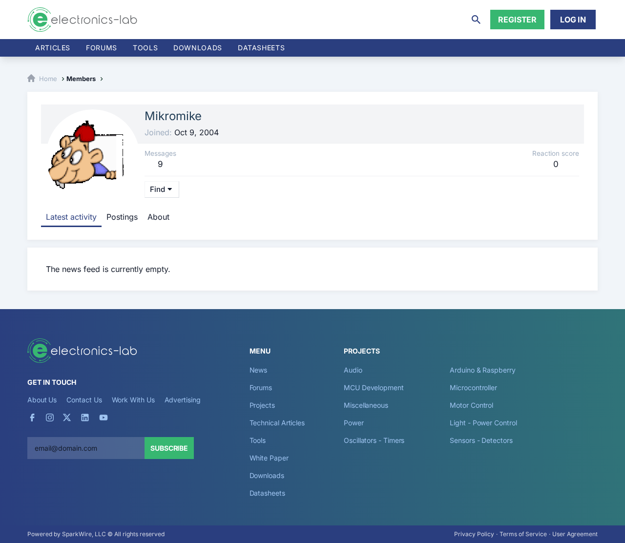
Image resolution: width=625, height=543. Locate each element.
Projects (262, 405)
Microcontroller (473, 387)
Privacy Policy (474, 534)
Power (354, 422)
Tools (145, 47)
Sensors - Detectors (481, 440)
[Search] (476, 19)
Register (517, 19)
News (259, 370)
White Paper (269, 458)
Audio (353, 370)
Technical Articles (277, 422)
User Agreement (575, 534)
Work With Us (133, 400)
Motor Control (471, 405)
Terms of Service (523, 534)
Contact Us (84, 400)
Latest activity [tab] (71, 217)
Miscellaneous (366, 405)
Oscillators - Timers (374, 440)
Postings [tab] (122, 217)
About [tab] (158, 217)
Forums (101, 47)
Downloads (267, 475)
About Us (42, 400)
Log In (573, 19)
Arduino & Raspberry (482, 370)
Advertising (183, 400)
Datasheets (261, 47)
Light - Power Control (483, 422)
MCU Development (374, 387)
